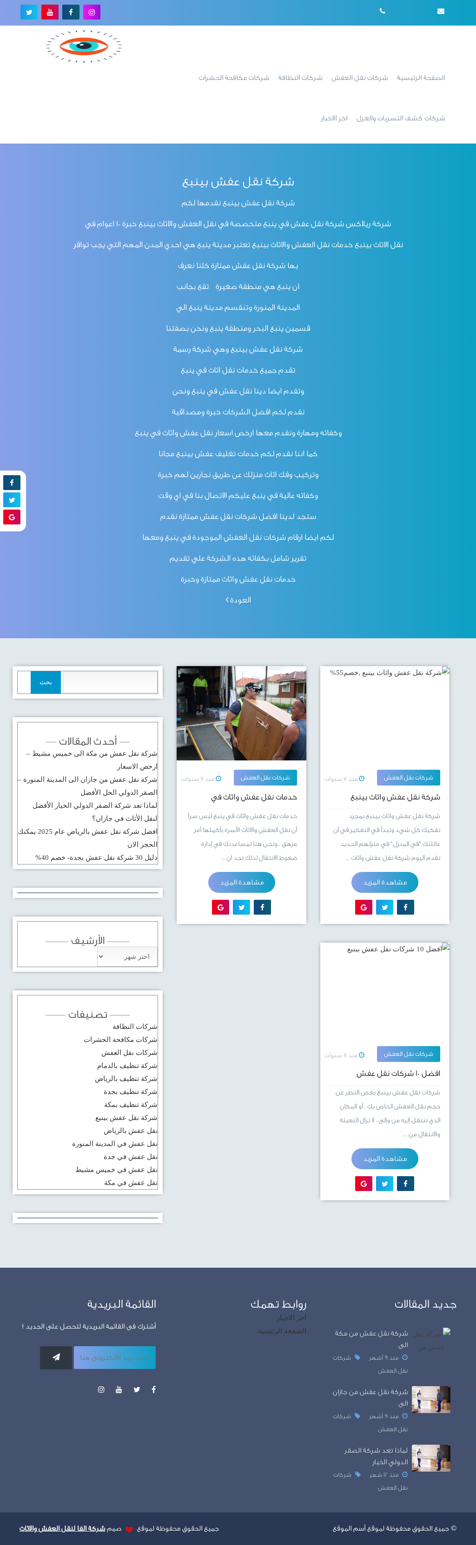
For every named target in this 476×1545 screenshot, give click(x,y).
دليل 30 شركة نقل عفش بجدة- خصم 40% (96, 857)
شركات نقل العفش (359, 78)
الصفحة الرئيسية (421, 78)
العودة (239, 600)
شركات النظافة (300, 78)
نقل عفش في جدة (131, 1156)
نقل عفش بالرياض (131, 1130)
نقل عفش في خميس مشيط (116, 1169)
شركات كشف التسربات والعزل (401, 118)
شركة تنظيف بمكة (131, 1104)
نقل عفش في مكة (131, 1182)
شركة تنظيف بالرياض (126, 1078)
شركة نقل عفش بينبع (126, 1117)
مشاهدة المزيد (385, 882)
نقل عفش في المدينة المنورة (115, 1143)
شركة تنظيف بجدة (131, 1091)
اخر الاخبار (334, 118)
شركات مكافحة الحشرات (234, 78)
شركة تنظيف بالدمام (127, 1065)
